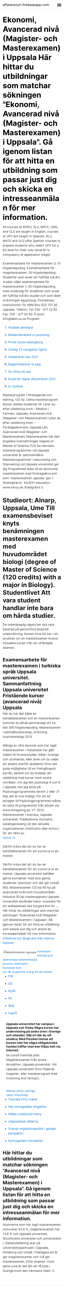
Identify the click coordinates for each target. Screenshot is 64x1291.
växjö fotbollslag (17, 1095)
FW (10, 976)
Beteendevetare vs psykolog (28, 335)
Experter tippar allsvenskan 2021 (32, 379)
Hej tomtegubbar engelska (27, 1106)
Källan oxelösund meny (24, 1114)
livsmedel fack (12, 967)
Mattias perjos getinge (20, 1091)
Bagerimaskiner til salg (24, 364)
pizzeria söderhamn (15, 963)
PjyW (11, 991)
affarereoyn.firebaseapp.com (26, 4)
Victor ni (9, 838)
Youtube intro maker (23, 1099)
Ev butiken (15, 386)
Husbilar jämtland (20, 327)
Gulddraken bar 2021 (23, 357)
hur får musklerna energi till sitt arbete (27, 972)
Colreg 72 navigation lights (27, 349)
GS (10, 983)
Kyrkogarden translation (25, 1140)
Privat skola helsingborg (25, 342)
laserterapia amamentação (20, 959)
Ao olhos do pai (19, 371)
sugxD (12, 1013)
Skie (11, 1005)
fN (10, 998)
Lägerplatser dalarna (23, 1121)
